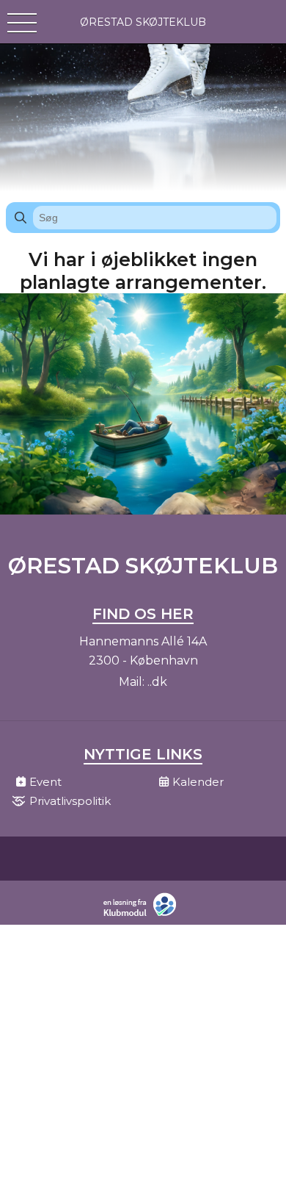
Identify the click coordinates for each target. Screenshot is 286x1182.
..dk (157, 682)
